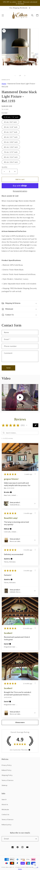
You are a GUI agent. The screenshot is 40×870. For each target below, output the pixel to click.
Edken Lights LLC (10, 867)
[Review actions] (35, 474)
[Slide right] (24, 75)
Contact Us (5, 814)
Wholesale (5, 809)
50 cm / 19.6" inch (11, 142)
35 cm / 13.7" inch (10, 132)
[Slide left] (15, 75)
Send (8, 368)
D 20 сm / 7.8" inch (11, 117)
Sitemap (4, 785)
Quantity (4, 167)
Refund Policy (6, 770)
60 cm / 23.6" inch (11, 147)
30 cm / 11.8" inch (10, 127)
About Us (5, 804)
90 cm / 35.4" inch (11, 162)
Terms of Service (7, 780)
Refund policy (6, 825)
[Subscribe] (35, 838)
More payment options (20, 191)
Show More (10, 488)
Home (4, 84)
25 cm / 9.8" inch (10, 122)
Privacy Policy (6, 765)
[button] (2, 15)
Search (4, 799)
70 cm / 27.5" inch (10, 152)
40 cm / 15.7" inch (10, 137)
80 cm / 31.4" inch (11, 157)
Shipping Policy (7, 775)
